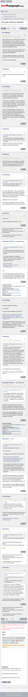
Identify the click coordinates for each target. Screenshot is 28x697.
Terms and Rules (13, 693)
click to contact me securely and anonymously (11, 291)
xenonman (5, 213)
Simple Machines (17, 695)
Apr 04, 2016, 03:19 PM (6, 131)
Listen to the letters (6, 670)
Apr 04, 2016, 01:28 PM (6, 35)
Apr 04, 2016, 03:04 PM (6, 89)
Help (8, 693)
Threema (4, 294)
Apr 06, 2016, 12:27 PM (6, 215)
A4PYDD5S (9, 294)
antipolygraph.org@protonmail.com (13, 293)
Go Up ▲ (19, 693)
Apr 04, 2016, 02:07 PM (6, 71)
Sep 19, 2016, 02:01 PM (6, 441)
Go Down (3, 28)
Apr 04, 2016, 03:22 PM (6, 156)
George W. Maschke (8, 241)
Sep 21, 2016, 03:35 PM (6, 531)
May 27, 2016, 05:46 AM (7, 385)
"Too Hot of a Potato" (16, 295)
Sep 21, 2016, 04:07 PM (6, 570)
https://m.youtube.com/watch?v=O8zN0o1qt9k (11, 265)
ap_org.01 (17, 289)
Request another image (16, 670)
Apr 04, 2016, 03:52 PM (6, 177)
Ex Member (5, 69)
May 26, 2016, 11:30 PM (7, 339)
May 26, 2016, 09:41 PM (7, 302)
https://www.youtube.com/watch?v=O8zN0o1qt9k (10, 519)
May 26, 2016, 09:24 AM (7, 243)
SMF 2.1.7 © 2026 (10, 695)
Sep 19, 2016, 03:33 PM (6, 498)
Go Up (2, 619)
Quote (23, 63)
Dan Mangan (6, 32)
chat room (17, 286)
